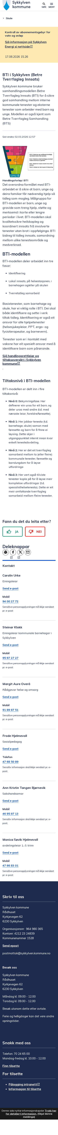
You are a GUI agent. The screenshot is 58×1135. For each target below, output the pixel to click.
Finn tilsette (11, 1066)
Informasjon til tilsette (25, 1089)
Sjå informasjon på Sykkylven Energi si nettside (26, 44)
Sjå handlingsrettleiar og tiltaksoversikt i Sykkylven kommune (21, 359)
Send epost (10, 946)
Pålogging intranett (23, 1084)
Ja (16, 531)
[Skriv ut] (5, 552)
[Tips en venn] (28, 552)
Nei (39, 531)
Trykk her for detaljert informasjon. (31, 1112)
